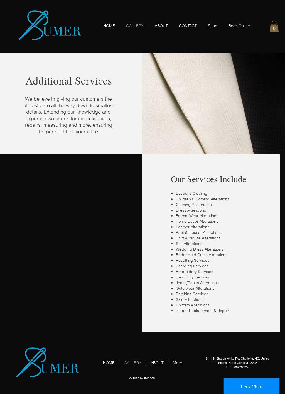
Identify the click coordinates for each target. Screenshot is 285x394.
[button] (274, 26)
